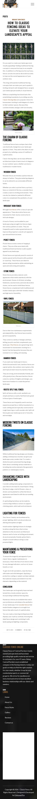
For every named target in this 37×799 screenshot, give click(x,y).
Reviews (8, 718)
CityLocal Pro (20, 795)
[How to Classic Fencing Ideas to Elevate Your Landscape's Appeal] (18, 51)
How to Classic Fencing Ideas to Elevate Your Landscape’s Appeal (18, 29)
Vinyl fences (14, 345)
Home (7, 697)
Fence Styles (9, 707)
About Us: (8, 702)
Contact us (9, 723)
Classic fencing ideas (10, 100)
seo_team (28, 630)
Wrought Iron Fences (18, 20)
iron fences (13, 209)
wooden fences (24, 605)
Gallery (7, 712)
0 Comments (18, 630)
